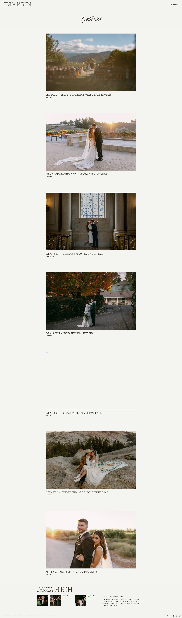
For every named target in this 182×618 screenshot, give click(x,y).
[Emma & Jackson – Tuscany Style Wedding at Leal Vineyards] (91, 142)
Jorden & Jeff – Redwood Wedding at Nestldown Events (74, 413)
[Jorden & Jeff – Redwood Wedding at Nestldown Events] (91, 380)
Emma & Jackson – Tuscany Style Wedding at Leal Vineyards (76, 174)
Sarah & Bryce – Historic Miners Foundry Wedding (70, 333)
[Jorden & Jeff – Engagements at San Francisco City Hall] (91, 221)
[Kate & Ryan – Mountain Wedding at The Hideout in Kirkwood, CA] (91, 460)
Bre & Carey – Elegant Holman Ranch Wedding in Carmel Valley (78, 95)
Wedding (49, 97)
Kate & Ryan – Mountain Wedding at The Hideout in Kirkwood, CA (77, 492)
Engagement (50, 256)
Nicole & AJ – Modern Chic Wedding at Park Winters (71, 572)
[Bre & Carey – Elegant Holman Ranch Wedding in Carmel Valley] (91, 62)
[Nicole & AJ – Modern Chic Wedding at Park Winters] (91, 539)
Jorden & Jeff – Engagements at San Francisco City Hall (74, 254)
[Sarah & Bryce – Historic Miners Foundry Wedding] (91, 301)
